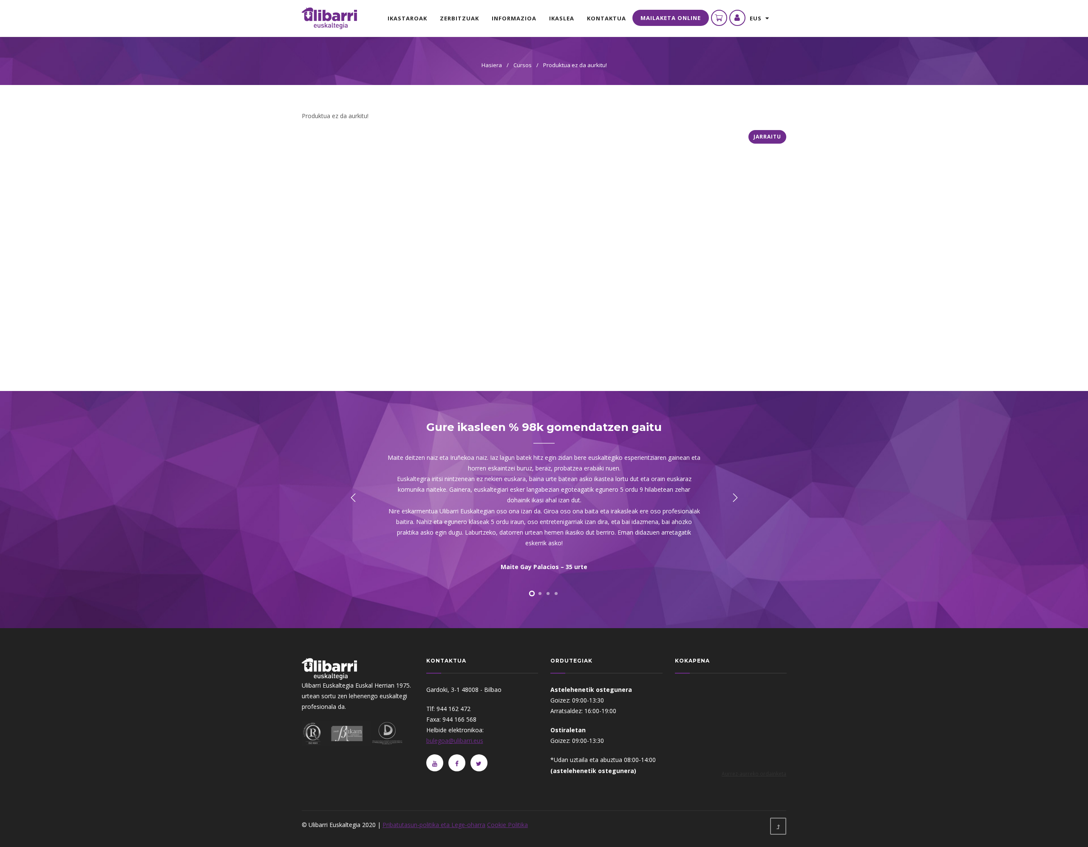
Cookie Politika (507, 825)
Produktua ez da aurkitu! (575, 65)
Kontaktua (606, 18)
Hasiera (492, 65)
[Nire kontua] (737, 18)
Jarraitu (767, 136)
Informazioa (514, 18)
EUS (757, 18)
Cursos (522, 65)
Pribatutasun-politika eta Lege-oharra (433, 825)
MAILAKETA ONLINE (670, 18)
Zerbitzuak (459, 18)
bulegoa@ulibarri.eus (454, 741)
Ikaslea (561, 18)
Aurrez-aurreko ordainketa (754, 773)
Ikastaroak (407, 18)
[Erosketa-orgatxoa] (719, 18)
